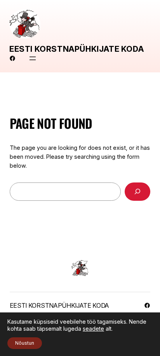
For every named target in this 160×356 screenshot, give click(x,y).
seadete (93, 328)
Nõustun (24, 343)
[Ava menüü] (32, 58)
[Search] (137, 191)
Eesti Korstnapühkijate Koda (76, 49)
